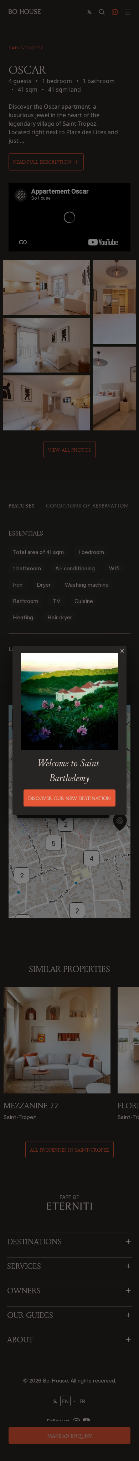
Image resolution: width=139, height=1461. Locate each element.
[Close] (122, 651)
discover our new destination (69, 798)
